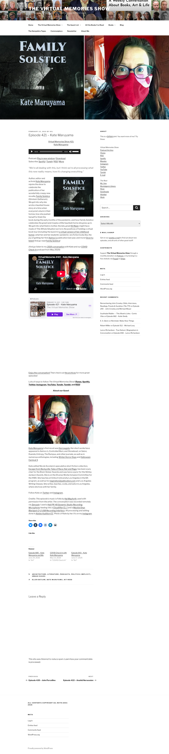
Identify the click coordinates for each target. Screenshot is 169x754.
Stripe (123, 259)
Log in (102, 275)
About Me (85, 31)
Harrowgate (64, 448)
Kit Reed (74, 226)
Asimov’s (52, 238)
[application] (55, 151)
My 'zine (103, 183)
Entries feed (105, 279)
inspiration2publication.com (63, 481)
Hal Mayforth (70, 499)
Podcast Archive (106, 150)
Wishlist (103, 194)
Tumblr (67, 385)
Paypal (115, 259)
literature (53, 574)
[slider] (75, 151)
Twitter (32, 385)
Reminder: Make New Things (122, 321)
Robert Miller (105, 325)
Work (102, 197)
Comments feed (106, 284)
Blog (122, 25)
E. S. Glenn (104, 321)
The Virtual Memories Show (69, 8)
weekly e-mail (114, 238)
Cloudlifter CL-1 (60, 507)
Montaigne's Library (108, 186)
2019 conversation (55, 247)
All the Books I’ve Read (94, 25)
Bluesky (103, 161)
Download (61, 158)
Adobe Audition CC (44, 513)
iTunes (78, 382)
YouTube (51, 385)
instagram (87, 513)
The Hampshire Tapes (37, 31)
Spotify (42, 161)
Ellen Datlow (39, 580)
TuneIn (50, 161)
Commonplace (56, 31)
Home (30, 25)
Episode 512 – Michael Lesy (124, 325)
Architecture (39, 574)
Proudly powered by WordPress (40, 748)
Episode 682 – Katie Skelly (117, 316)
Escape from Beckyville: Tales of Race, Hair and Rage (53, 469)
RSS (56, 161)
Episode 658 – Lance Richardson (127, 333)
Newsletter (71, 31)
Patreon (120, 256)
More (61, 161)
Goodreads (104, 192)
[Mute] (70, 151)
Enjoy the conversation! (39, 373)
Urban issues (39, 576)
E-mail (102, 175)
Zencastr (36, 504)
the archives (70, 373)
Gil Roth (110, 136)
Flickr (102, 189)
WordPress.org (106, 289)
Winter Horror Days (67, 457)
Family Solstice (43, 196)
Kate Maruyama (43, 181)
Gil (51, 131)
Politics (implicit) (81, 574)
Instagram (41, 385)
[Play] (32, 151)
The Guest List (73, 25)
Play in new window (46, 158)
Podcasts (65, 574)
